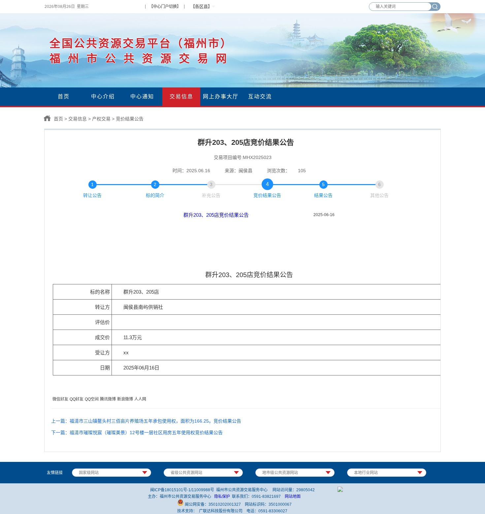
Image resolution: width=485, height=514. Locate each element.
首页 (58, 118)
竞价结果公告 (130, 118)
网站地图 (293, 496)
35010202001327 (225, 504)
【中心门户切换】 (165, 6)
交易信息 (77, 118)
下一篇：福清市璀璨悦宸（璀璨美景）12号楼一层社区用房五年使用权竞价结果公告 (137, 432)
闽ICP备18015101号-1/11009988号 (182, 490)
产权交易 (101, 118)
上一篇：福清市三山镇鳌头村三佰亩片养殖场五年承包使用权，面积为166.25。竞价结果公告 (146, 421)
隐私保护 (222, 496)
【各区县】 (201, 6)
